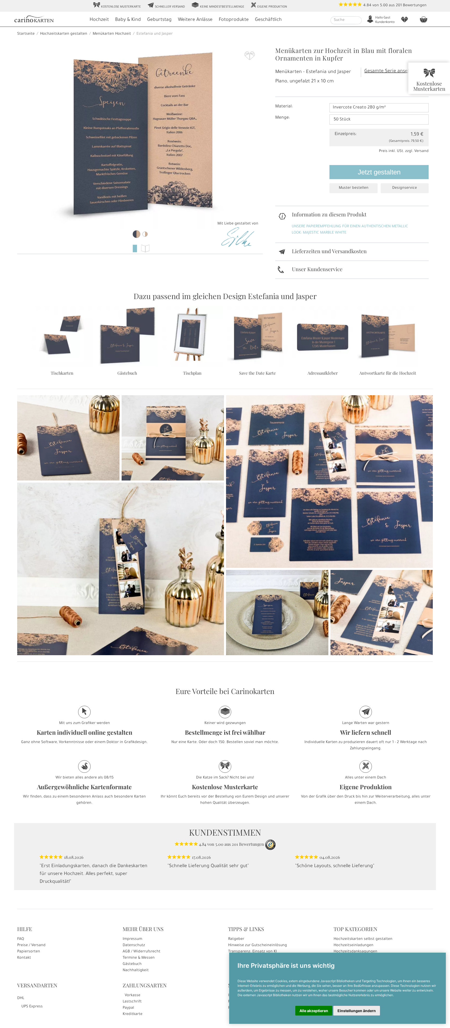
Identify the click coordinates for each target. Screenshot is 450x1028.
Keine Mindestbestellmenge (217, 5)
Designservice (404, 188)
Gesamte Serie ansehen (390, 71)
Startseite (26, 34)
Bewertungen (415, 6)
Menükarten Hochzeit (112, 34)
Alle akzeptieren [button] (313, 1010)
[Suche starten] (358, 20)
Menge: (282, 117)
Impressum (132, 939)
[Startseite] (49, 20)
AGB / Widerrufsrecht (141, 952)
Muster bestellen (353, 188)
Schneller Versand (166, 5)
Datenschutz (134, 946)
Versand (421, 151)
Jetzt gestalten (379, 172)
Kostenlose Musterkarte (117, 5)
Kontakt (24, 958)
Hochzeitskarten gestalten (63, 34)
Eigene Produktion (269, 5)
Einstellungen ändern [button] (357, 1010)
